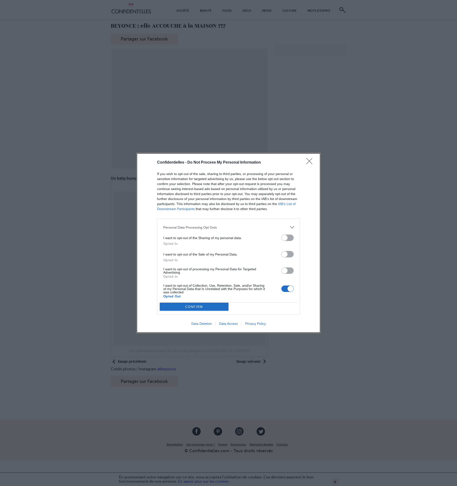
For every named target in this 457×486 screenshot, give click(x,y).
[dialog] (228, 243)
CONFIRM (194, 307)
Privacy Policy (255, 324)
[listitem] (228, 227)
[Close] (310, 162)
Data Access (228, 324)
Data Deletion (201, 324)
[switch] (287, 238)
